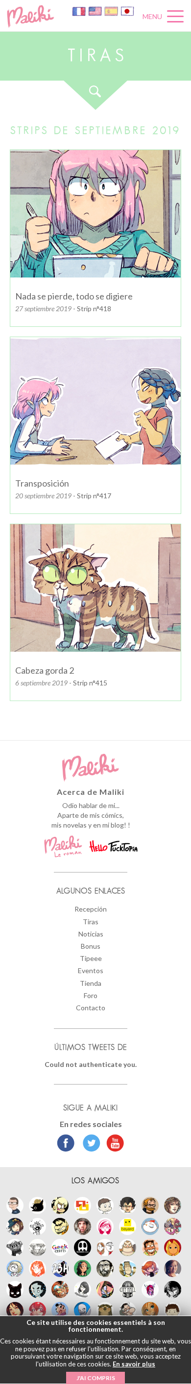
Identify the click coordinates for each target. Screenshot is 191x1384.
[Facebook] (65, 1144)
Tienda (90, 983)
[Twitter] (89, 1144)
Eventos (90, 970)
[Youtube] (113, 1144)
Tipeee (91, 958)
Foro (90, 995)
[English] (96, 10)
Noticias (90, 934)
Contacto (90, 1007)
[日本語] (127, 10)
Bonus (90, 946)
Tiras (90, 921)
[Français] (80, 10)
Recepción (90, 909)
